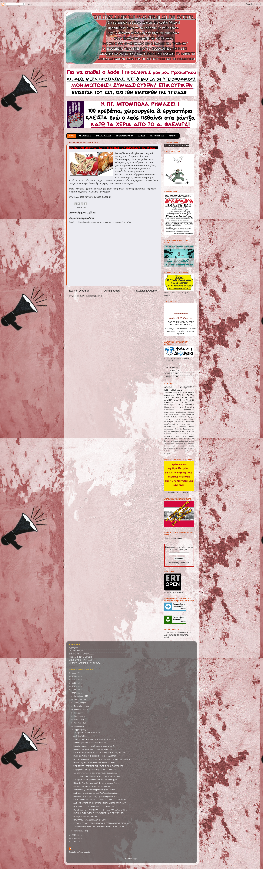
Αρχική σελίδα (112, 290)
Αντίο (192, 419)
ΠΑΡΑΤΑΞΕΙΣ (177, 424)
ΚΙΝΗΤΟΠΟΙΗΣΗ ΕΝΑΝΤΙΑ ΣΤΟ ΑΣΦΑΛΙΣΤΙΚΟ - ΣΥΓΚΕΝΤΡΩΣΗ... (100, 800)
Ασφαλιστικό (177, 434)
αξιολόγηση (170, 395)
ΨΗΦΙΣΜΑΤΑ (189, 422)
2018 (74, 686)
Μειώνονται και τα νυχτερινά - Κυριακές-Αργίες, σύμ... (95, 786)
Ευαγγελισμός (189, 441)
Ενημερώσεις (81, 207)
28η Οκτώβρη (176, 443)
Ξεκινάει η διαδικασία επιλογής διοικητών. (90, 743)
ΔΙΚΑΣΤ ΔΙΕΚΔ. (182, 436)
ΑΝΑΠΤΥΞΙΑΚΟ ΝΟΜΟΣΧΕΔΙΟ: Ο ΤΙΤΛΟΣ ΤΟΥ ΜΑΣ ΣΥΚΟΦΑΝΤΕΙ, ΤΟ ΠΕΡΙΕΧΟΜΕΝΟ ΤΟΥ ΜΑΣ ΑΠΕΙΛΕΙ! (180, 332)
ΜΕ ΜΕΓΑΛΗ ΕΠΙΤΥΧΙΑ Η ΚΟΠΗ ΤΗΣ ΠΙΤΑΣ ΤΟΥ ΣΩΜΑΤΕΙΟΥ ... (100, 810)
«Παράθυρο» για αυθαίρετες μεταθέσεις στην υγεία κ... (95, 790)
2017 (74, 690)
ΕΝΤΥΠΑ (167, 448)
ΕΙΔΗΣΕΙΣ (141, 136)
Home (71, 136)
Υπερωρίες (179, 451)
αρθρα (171, 387)
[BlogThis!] (79, 203)
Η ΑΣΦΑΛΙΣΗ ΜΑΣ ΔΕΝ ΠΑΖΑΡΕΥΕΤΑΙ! (89, 820)
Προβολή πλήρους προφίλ (79, 852)
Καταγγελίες (173, 410)
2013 (74, 842)
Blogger (134, 859)
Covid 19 (190, 400)
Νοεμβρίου (78, 699)
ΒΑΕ (192, 424)
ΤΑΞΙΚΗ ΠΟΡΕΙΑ (185, 395)
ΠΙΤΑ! (192, 448)
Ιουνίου (77, 716)
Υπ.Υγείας (171, 451)
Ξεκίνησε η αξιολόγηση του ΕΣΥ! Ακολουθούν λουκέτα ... (96, 793)
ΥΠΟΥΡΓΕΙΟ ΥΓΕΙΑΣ (173, 371)
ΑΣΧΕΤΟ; (172, 136)
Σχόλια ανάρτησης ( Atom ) (91, 296)
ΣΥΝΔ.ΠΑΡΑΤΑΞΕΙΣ (103, 136)
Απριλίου (78, 723)
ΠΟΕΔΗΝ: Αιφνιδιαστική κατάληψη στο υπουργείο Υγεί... (96, 783)
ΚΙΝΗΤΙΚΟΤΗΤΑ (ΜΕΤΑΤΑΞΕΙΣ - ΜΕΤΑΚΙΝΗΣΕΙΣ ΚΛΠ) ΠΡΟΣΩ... (99, 753)
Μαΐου (77, 720)
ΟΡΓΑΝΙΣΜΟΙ (170, 436)
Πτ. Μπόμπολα (186, 405)
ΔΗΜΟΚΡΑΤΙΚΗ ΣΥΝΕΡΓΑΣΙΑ (81, 654)
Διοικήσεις (184, 426)
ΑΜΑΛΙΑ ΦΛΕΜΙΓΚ (172, 368)
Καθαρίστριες (169, 422)
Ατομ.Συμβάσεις (182, 412)
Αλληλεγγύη (190, 443)
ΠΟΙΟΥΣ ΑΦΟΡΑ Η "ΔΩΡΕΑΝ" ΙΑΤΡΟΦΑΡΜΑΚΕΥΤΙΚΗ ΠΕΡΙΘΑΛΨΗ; (101, 759)
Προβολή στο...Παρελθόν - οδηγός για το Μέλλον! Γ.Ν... (95, 749)
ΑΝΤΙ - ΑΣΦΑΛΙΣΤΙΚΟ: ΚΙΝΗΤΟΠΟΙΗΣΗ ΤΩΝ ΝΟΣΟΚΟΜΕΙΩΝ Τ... (100, 803)
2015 (74, 835)
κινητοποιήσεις (170, 412)
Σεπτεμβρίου (79, 706)
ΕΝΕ (183, 434)
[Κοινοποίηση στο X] (82, 203)
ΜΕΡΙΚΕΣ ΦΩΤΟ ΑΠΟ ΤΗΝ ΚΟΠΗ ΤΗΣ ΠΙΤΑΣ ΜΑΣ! (94, 756)
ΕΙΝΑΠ (191, 436)
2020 (74, 680)
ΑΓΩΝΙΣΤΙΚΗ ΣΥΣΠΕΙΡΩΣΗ (80, 657)
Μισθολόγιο (171, 405)
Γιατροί (176, 400)
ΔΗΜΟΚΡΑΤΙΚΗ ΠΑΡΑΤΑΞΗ (80, 660)
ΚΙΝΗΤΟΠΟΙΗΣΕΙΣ (157, 136)
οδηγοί (169, 453)
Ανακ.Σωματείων (187, 407)
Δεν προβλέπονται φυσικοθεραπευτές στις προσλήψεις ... (96, 780)
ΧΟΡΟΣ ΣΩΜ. (186, 431)
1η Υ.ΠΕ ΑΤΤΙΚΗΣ (171, 374)
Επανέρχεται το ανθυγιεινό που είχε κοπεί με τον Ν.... (95, 746)
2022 (74, 673)
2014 (74, 839)
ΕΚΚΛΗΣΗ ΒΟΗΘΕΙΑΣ (186, 446)
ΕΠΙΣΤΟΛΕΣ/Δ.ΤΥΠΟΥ (124, 136)
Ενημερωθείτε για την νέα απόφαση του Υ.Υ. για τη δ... (95, 769)
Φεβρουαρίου (79, 730)
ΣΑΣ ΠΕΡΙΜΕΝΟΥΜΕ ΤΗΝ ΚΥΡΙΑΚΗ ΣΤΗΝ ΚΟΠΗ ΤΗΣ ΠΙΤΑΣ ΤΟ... (101, 827)
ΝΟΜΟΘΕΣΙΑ (188, 393)
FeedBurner (184, 563)
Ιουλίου (77, 713)
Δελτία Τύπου (188, 398)
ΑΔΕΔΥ (168, 398)
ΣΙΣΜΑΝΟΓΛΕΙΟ (171, 377)
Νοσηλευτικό (172, 407)
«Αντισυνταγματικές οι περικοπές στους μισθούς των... (95, 773)
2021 (74, 676)
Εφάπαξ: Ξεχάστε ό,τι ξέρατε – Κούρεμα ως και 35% (94, 739)
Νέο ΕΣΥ (187, 448)
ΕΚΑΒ (174, 446)
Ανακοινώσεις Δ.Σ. (173, 392)
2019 (74, 683)
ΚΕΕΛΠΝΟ (175, 431)
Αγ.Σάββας (189, 402)
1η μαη (191, 417)
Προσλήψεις (187, 429)
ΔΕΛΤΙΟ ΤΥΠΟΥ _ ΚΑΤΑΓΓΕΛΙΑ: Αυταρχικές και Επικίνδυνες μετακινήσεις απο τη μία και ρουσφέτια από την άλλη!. (181, 323)
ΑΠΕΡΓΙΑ (168, 400)
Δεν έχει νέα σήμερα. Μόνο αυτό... (87, 733)
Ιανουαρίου (79, 831)
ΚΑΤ (172, 448)
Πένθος (182, 400)
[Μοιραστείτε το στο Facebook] (85, 203)
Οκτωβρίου (78, 703)
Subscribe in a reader (173, 538)
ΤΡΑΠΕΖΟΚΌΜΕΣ (171, 439)
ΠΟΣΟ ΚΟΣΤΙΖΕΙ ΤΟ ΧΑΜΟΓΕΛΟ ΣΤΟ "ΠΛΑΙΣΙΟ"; (94, 806)
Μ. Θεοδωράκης (179, 448)
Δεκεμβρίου (79, 696)
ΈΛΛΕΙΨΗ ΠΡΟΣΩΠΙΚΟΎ (177, 419)
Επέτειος (182, 441)
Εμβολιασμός (189, 434)
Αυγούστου (78, 709)
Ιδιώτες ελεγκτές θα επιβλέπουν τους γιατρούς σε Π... (94, 763)
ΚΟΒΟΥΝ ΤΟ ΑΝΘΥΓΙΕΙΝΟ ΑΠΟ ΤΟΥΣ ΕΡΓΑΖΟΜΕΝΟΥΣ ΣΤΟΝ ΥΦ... (101, 823)
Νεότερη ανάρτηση (79, 290)
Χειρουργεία (168, 443)
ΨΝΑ (181, 439)
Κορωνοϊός (179, 429)
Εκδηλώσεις (175, 441)
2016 (74, 693)
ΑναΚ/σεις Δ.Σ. (85, 136)
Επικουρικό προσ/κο (174, 402)
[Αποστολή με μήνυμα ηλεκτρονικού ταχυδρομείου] (75, 203)
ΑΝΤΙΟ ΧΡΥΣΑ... (80, 736)
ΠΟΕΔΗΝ (177, 398)
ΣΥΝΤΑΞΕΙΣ (180, 422)
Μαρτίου (77, 726)
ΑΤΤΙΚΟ (184, 443)
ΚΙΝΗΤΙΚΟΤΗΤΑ (171, 426)
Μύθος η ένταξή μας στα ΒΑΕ (85, 817)
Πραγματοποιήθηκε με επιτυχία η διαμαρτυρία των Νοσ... (96, 796)
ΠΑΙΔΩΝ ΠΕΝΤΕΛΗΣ (179, 417)
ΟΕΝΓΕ (177, 414)
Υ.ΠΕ (166, 451)
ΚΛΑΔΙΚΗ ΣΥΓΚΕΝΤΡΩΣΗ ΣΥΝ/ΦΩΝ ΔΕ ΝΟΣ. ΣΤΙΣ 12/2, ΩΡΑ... (99, 813)
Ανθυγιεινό (186, 424)
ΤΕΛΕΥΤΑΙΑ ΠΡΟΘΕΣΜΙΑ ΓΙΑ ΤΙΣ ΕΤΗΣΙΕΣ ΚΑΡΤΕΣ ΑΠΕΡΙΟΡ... (100, 776)
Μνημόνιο (168, 424)
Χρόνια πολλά (186, 414)
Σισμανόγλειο (188, 410)
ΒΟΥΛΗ (167, 446)
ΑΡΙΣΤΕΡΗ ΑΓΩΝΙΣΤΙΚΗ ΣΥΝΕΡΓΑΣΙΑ (85, 663)
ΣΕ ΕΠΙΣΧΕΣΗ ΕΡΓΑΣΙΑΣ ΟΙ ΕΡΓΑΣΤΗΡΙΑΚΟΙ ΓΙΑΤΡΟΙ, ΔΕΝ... (99, 766)
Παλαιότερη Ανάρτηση (146, 290)
